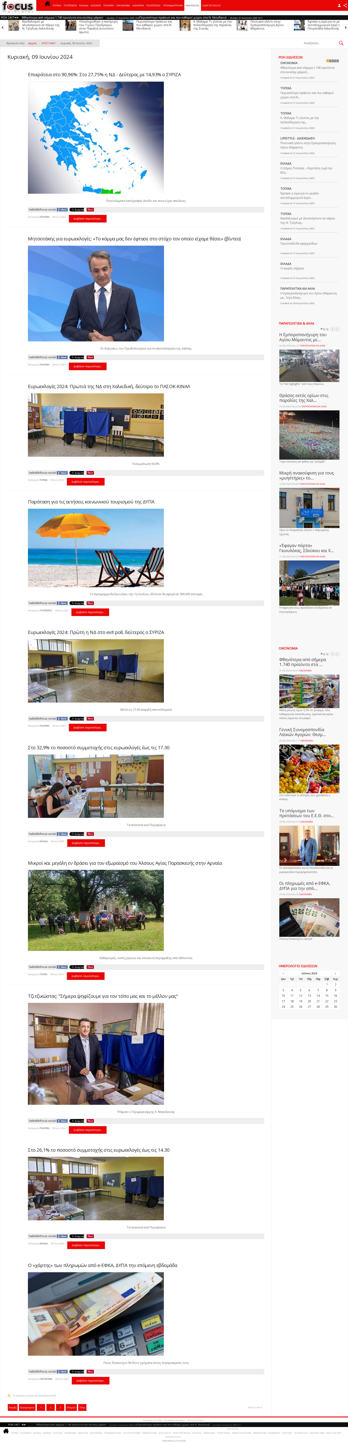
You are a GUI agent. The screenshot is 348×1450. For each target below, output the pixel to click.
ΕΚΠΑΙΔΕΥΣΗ (274, 1433)
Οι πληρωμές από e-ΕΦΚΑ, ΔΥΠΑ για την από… (304, 885)
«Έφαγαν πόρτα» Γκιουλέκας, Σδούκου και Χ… (306, 548)
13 (309, 996)
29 (326, 1007)
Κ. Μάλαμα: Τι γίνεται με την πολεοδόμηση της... (299, 120)
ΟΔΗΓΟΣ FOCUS (211, 5)
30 (335, 1007)
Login (339, 5)
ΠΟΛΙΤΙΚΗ (108, 5)
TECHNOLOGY (301, 1433)
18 (292, 1001)
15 (326, 996)
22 (326, 1001)
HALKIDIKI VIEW (317, 1433)
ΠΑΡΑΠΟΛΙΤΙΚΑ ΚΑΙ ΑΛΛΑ (297, 289)
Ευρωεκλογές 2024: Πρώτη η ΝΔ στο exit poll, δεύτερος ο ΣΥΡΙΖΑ (96, 632)
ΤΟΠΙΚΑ (57, 5)
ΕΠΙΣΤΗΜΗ (287, 1433)
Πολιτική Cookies (195, 1420)
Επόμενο (71, 1407)
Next (337, 329)
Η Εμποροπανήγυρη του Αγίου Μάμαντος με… (302, 337)
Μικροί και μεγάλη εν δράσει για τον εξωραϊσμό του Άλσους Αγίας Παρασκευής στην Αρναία (125, 863)
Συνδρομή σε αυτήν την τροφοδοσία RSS (34, 1395)
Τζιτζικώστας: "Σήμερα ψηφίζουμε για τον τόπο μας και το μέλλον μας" (103, 996)
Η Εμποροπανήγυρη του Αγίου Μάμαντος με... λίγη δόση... (308, 295)
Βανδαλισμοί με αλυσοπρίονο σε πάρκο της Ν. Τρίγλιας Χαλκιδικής (233, 25)
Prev (332, 329)
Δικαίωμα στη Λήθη (152, 1420)
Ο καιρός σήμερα (292, 268)
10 (283, 996)
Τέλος (82, 1407)
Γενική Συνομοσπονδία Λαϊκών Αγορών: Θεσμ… (302, 732)
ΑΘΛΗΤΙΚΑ (138, 5)
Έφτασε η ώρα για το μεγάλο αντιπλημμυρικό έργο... (299, 195)
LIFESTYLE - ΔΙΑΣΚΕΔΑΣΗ (297, 138)
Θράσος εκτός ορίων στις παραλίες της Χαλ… (303, 397)
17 (283, 1001)
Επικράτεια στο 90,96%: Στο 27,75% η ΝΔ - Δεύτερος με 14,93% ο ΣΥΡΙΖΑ (104, 74)
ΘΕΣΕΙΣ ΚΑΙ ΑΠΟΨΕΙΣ (241, 1433)
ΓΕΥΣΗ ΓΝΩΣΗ (223, 1433)
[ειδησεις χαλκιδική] (47, 5)
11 (292, 996)
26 (300, 1007)
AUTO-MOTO (165, 1433)
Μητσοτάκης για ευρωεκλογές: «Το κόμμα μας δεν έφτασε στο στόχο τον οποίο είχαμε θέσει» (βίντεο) (134, 238)
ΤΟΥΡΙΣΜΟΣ (70, 5)
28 (318, 1007)
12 (300, 996)
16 (335, 996)
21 (318, 1001)
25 (292, 1007)
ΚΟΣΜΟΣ (96, 5)
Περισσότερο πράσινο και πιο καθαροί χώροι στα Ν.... (307, 95)
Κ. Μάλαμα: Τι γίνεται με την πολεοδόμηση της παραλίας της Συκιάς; (63, 25)
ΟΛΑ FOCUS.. (233, 1429)
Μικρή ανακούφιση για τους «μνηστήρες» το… (306, 475)
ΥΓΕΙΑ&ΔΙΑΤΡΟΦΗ (173, 5)
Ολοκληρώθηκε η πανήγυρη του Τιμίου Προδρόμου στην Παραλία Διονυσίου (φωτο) (291, 27)
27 (309, 1007)
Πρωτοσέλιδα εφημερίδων (298, 243)
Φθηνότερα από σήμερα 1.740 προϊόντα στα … (302, 662)
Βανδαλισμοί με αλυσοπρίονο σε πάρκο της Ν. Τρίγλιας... (307, 220)
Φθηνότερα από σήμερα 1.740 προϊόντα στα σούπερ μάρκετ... (307, 70)
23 (335, 1001)
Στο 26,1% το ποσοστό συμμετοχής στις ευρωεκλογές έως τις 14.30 (98, 1150)
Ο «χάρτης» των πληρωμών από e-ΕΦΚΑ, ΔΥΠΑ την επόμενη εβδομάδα (102, 1265)
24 (283, 1007)
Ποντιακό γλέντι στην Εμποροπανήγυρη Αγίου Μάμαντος (117, 25)
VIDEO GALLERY (333, 1433)
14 (318, 996)
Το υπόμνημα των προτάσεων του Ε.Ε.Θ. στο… (306, 813)
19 (300, 1001)
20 (309, 1001)
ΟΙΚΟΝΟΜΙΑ (123, 5)
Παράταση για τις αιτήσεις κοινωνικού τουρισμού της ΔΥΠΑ (91, 501)
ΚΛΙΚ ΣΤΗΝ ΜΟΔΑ (181, 1433)
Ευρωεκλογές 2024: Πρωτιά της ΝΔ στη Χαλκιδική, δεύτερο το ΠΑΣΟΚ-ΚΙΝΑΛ (109, 386)
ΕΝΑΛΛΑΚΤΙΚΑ (259, 1433)
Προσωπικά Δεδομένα (174, 1420)
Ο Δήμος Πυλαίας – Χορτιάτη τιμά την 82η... (306, 170)
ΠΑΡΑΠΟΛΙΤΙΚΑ (149, 1433)
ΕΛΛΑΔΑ (83, 5)
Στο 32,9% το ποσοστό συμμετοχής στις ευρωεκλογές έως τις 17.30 (98, 747)
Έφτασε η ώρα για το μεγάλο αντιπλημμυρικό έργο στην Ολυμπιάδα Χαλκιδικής (177, 25)
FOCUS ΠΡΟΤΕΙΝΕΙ (131, 1433)
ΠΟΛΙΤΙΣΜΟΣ (153, 5)
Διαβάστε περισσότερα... (87, 218)
